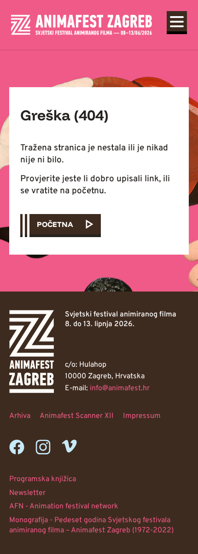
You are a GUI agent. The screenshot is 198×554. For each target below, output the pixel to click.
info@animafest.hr (120, 388)
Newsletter (27, 493)
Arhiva (19, 416)
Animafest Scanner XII (77, 416)
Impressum (142, 416)
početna (55, 224)
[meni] (177, 21)
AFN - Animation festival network (63, 506)
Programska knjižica (42, 479)
